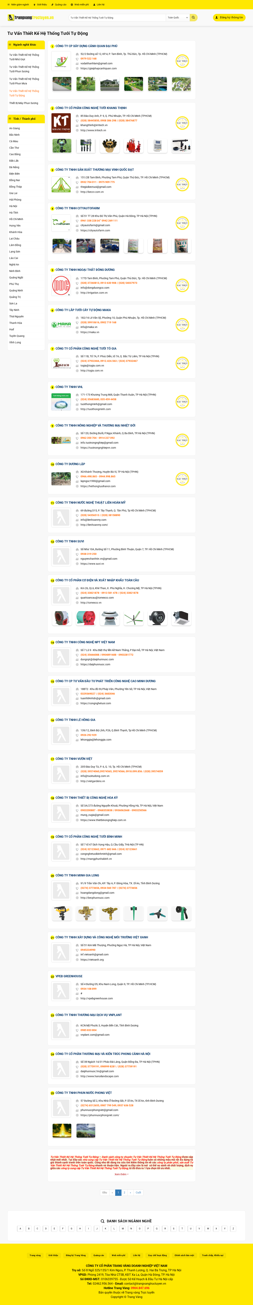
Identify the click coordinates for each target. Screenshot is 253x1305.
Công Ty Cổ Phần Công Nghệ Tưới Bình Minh (89, 836)
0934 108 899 (88, 988)
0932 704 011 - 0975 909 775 (98, 182)
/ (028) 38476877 (127, 120)
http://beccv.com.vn (92, 191)
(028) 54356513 (90, 515)
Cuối (138, 1192)
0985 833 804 (88, 1030)
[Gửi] (194, 17)
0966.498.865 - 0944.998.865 (98, 476)
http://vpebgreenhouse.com (97, 998)
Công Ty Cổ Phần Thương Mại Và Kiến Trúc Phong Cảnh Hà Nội (103, 1054)
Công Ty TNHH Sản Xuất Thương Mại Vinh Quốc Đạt (95, 169)
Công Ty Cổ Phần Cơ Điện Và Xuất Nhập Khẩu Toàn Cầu (97, 580)
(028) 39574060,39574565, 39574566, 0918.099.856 (111, 771)
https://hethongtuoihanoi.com (98, 486)
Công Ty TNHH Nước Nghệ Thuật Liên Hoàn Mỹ (91, 502)
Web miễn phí (81, 4)
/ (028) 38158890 (110, 515)
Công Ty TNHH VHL (69, 387)
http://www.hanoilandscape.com (100, 1076)
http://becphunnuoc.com (95, 897)
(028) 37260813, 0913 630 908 (98, 282)
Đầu (104, 1192)
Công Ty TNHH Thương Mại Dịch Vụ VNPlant (89, 1015)
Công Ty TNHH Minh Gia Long (77, 875)
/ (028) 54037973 (127, 282)
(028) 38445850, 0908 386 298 (98, 120)
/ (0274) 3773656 (127, 887)
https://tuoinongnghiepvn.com (98, 447)
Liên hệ (100, 4)
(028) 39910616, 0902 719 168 (98, 322)
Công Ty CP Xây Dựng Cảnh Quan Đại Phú (86, 46)
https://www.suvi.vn (92, 563)
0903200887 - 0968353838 (96, 810)
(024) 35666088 (90, 654)
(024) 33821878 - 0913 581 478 (99, 592)
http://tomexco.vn (91, 602)
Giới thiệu (41, 4)
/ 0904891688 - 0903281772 (116, 654)
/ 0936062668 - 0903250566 (130, 810)
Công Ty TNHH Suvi (70, 541)
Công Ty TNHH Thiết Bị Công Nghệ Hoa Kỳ (87, 797)
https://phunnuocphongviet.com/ (100, 1115)
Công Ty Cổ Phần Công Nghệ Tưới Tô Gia (86, 348)
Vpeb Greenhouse (69, 976)
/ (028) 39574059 (153, 771)
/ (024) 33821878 (128, 592)
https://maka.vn (90, 332)
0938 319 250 (88, 553)
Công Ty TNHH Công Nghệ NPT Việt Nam (85, 642)
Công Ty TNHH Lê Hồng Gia (75, 720)
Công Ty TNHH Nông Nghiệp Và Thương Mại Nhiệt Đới (95, 425)
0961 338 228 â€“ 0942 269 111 (99, 220)
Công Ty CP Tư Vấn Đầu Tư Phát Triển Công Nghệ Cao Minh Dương (106, 681)
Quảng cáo (60, 4)
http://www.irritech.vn (93, 130)
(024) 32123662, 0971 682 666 (98, 849)
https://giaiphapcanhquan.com (99, 68)
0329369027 (88, 693)
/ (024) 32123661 (127, 849)
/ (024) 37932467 (127, 360)
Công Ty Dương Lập (70, 464)
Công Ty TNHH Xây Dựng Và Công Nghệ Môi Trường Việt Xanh (102, 937)
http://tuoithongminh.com (96, 409)
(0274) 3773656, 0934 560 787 (98, 887)
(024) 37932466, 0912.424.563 (99, 360)
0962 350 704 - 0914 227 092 (98, 437)
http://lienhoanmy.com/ (94, 524)
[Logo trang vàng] (30, 17)
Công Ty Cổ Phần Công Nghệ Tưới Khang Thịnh (91, 108)
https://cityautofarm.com (95, 230)
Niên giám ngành (20, 4)
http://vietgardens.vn (93, 781)
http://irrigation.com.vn (94, 292)
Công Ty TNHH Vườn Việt (74, 759)
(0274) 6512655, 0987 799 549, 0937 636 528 (107, 1105)
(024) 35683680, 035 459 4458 (98, 399)
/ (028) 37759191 (126, 1066)
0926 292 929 (88, 735)
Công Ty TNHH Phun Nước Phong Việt (84, 1093)
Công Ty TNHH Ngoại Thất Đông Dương (85, 270)
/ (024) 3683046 (105, 693)
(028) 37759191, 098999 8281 (98, 1066)
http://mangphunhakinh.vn (96, 858)
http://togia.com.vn (92, 370)
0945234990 (88, 949)
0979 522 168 (88, 58)
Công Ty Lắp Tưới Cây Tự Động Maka (83, 310)
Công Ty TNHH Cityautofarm (78, 208)
